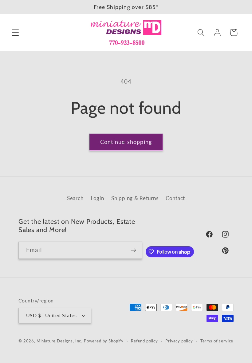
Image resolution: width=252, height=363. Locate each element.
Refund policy (144, 340)
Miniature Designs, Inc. (59, 340)
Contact (175, 198)
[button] (15, 32)
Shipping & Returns (134, 198)
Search (75, 198)
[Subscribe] (133, 250)
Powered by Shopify (104, 340)
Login (97, 198)
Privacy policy (179, 340)
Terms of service (216, 340)
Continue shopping (126, 141)
